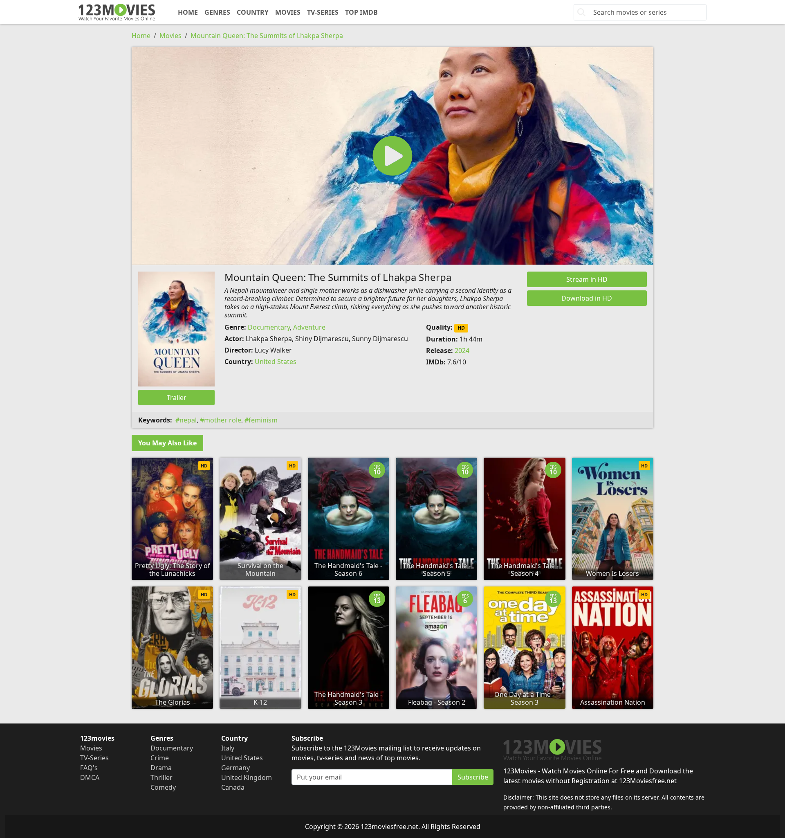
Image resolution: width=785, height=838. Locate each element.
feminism (263, 420)
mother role (222, 420)
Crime (159, 757)
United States (275, 361)
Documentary (269, 327)
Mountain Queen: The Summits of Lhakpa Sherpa (267, 35)
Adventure (309, 327)
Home (188, 12)
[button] (392, 156)
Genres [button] (217, 12)
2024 (462, 350)
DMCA (89, 777)
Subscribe (473, 777)
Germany (235, 767)
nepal (188, 420)
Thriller (161, 777)
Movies (288, 12)
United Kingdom (246, 777)
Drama (161, 767)
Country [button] (253, 12)
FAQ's (89, 767)
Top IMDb (361, 12)
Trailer (176, 397)
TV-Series (323, 12)
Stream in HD (587, 279)
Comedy (163, 787)
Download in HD (586, 298)
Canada (232, 787)
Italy (227, 748)
